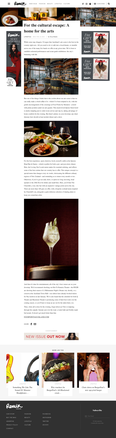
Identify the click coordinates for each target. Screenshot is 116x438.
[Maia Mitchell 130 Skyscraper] (13, 59)
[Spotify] (90, 4)
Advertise (10, 421)
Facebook (47, 414)
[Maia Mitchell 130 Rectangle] (96, 42)
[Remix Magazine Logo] (20, 4)
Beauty (50, 4)
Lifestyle (58, 4)
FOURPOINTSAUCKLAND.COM (36, 317)
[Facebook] (83, 4)
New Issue (33, 4)
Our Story (10, 414)
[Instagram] (86, 4)
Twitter (46, 421)
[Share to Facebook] (31, 324)
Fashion (42, 4)
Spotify (46, 425)
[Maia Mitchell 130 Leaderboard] (51, 336)
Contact (9, 428)
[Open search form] (109, 4)
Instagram (47, 417)
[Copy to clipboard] (35, 324)
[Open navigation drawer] (9, 3)
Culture (67, 4)
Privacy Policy (12, 425)
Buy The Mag (11, 417)
